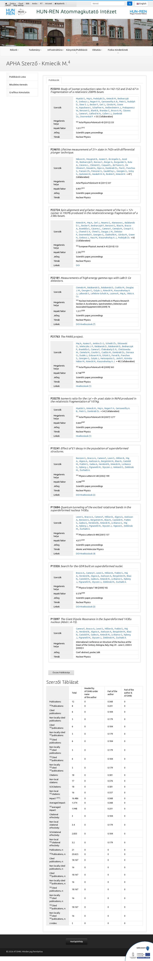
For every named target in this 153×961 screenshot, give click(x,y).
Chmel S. (96, 231)
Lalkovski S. (84, 293)
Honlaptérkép (76, 941)
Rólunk (13, 50)
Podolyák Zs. (99, 98)
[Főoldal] (6, 3)
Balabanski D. (93, 287)
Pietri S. (122, 101)
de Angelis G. (114, 159)
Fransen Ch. (84, 171)
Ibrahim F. (110, 174)
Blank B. (94, 110)
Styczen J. (107, 467)
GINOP (8, 5)
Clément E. (95, 165)
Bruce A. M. (116, 110)
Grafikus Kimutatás (19, 92)
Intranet (48, 3)
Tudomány (34, 50)
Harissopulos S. (108, 358)
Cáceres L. (84, 165)
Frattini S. (84, 464)
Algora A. (83, 461)
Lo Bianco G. (117, 523)
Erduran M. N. (95, 355)
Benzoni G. (85, 110)
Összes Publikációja (61, 672)
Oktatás (96, 50)
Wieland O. (118, 467)
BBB (27, 3)
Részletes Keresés (18, 84)
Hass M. (94, 237)
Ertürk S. (106, 355)
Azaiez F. (103, 159)
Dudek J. (83, 355)
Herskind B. (104, 464)
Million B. (120, 458)
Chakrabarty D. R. (109, 349)
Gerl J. (102, 104)
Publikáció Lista (17, 77)
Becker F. (94, 104)
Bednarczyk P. (86, 162)
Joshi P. (119, 358)
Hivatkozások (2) (87, 495)
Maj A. (89, 98)
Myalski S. (80, 98)
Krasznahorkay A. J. (108, 237)
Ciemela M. (85, 352)
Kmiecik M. (111, 98)
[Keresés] (129, 3)
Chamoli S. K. (85, 231)
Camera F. (83, 113)
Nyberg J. (83, 467)
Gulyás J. (98, 290)
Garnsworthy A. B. (109, 101)
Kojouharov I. (85, 107)
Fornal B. (116, 355)
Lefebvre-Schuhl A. (100, 293)
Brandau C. (105, 110)
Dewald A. (91, 168)
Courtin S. (95, 352)
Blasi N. (120, 225)
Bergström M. (107, 461)
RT (41, 3)
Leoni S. (111, 458)
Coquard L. (106, 165)
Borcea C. (98, 162)
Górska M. (111, 104)
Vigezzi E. (117, 526)
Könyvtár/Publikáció (76, 50)
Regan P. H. (95, 101)
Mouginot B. (92, 159)
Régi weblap (18, 5)
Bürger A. (108, 162)
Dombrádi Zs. (111, 168)
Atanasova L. (117, 222)
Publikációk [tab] (54, 80)
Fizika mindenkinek (118, 50)
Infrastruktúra (55, 50)
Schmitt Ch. (111, 343)
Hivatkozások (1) (83, 386)
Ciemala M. (117, 228)
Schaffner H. (98, 107)
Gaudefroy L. (109, 171)
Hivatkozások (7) (87, 324)
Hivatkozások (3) (87, 606)
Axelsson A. (94, 461)
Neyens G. (105, 222)
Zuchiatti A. (85, 470)
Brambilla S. (84, 228)
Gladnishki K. (111, 234)
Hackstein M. (85, 174)
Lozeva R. (114, 293)
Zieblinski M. (109, 582)
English (142, 3)
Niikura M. (80, 159)
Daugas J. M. (107, 231)
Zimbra (13, 3)
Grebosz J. (84, 101)
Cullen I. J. (107, 113)
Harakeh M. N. (98, 174)
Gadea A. (93, 464)
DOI (78, 265)
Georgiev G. (122, 171)
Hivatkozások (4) (87, 553)
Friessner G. (96, 171)
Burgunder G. (120, 162)
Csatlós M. (120, 287)
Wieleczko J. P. (86, 346)
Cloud (20, 3)
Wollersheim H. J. (113, 107)
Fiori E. (122, 168)
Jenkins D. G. (98, 343)
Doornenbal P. (86, 116)
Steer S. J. (83, 104)
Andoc (35, 3)
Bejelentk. (60, 3)
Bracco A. (91, 458)
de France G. (118, 165)
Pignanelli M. (95, 467)
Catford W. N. (95, 113)
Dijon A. (100, 168)
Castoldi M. (118, 520)
